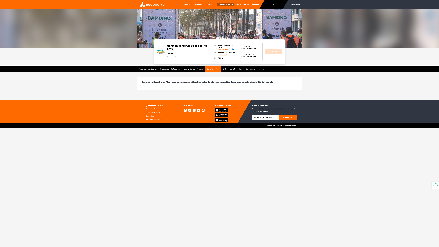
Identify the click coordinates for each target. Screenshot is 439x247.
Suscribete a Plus (225, 4)
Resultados (198, 4)
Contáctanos (150, 116)
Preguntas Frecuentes (154, 109)
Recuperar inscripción (153, 119)
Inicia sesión (295, 4)
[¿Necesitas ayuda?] (435, 185)
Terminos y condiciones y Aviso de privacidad (281, 126)
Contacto (255, 4)
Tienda (246, 4)
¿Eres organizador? (153, 112)
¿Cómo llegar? (222, 55)
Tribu (238, 4)
